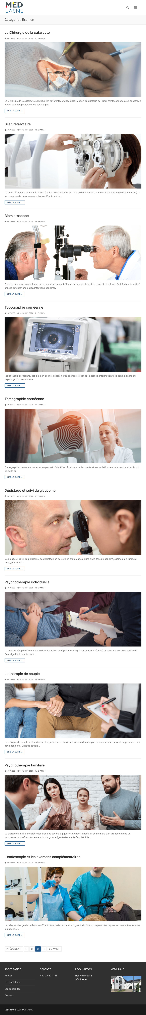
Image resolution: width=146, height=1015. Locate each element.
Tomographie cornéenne (24, 399)
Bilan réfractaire (18, 124)
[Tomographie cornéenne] (73, 436)
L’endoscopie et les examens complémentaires (42, 857)
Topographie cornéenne (24, 307)
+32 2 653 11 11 (48, 975)
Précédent (13, 948)
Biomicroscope (17, 216)
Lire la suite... (14, 111)
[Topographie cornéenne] (73, 344)
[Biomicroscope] (73, 253)
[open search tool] (127, 7)
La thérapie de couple (22, 674)
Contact (9, 995)
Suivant (54, 948)
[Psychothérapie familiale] (73, 802)
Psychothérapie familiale (25, 765)
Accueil (8, 975)
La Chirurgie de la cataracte (27, 32)
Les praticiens (12, 982)
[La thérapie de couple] (73, 710)
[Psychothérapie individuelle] (73, 619)
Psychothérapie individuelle (27, 582)
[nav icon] (135, 8)
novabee (10, 38)
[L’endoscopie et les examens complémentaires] (73, 894)
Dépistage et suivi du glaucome (30, 490)
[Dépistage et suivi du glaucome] (73, 527)
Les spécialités (12, 988)
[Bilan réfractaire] (73, 161)
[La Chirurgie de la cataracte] (73, 69)
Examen (41, 38)
